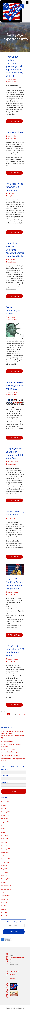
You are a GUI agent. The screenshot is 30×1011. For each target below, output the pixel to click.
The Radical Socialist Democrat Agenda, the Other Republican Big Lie (15, 249)
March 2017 (4, 916)
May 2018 (4, 869)
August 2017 (5, 899)
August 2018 (5, 862)
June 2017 (4, 906)
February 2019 (5, 849)
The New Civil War (15, 132)
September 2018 (6, 859)
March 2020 (4, 839)
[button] (27, 2)
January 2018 (5, 882)
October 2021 (5, 802)
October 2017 (5, 892)
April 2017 (4, 912)
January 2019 (5, 852)
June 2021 (4, 805)
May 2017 (4, 909)
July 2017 (4, 902)
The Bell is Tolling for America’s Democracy (14, 186)
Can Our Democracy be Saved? (13, 310)
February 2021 (5, 812)
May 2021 (4, 808)
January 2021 (5, 815)
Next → (25, 714)
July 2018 (4, 865)
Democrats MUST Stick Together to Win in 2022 (14, 385)
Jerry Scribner (12, 82)
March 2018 (4, 875)
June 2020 (4, 828)
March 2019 (4, 845)
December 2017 (6, 885)
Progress (12, 978)
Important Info (14, 971)
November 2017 (6, 889)
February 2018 (5, 879)
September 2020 (6, 818)
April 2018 (4, 872)
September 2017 (6, 896)
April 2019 (4, 842)
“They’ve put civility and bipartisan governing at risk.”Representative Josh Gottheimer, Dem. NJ (15, 66)
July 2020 (4, 825)
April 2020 (4, 835)
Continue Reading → (14, 121)
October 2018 (5, 855)
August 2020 (5, 822)
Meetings (12, 974)
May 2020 (4, 832)
